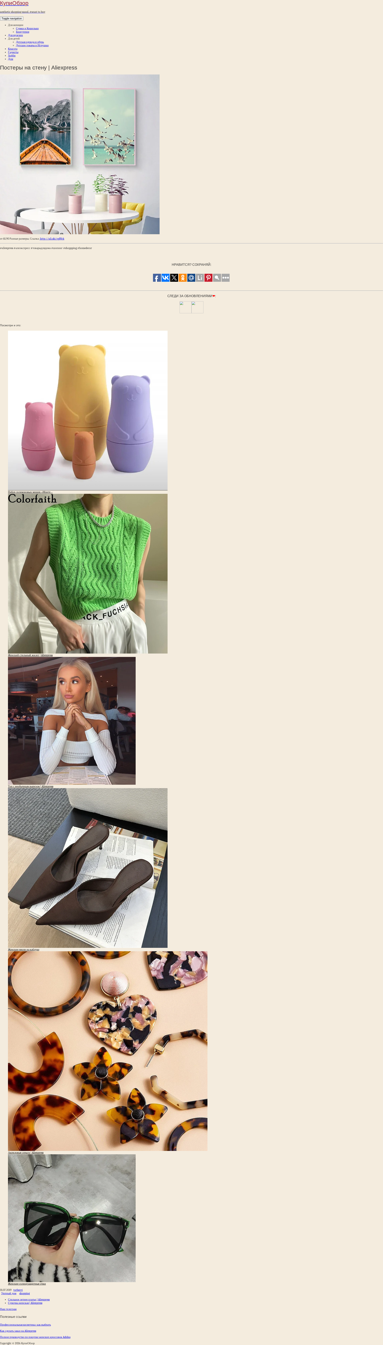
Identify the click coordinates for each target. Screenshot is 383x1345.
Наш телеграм (8, 1309)
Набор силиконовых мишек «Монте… (30, 492)
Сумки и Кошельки (27, 28)
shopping (24, 1293)
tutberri (18, 1290)
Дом (10, 59)
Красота (12, 49)
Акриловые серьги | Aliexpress (25, 1152)
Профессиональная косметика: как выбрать (25, 1324)
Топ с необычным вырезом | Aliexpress (30, 786)
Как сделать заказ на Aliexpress (18, 1331)
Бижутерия (22, 32)
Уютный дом (8, 1293)
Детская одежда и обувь (30, 42)
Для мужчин (15, 35)
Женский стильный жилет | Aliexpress (30, 655)
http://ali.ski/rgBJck (51, 238)
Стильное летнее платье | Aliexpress (29, 1299)
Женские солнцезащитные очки (27, 1283)
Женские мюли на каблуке (23, 949)
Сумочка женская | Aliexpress (25, 1303)
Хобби (12, 55)
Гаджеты (13, 52)
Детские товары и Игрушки (32, 45)
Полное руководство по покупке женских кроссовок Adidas (35, 1337)
